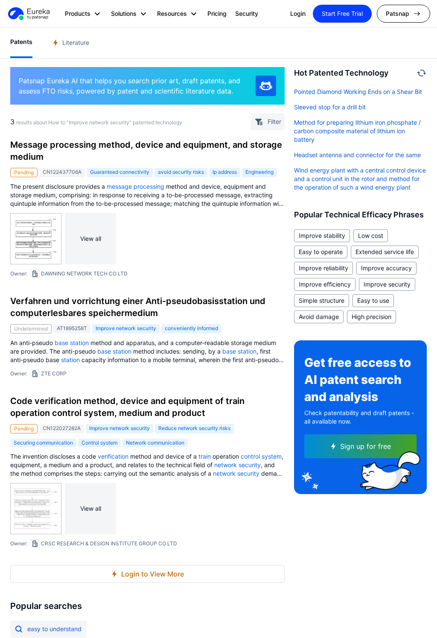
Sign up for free (365, 446)
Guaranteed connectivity (119, 172)
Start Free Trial (342, 13)
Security (246, 13)
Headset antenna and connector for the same (357, 154)
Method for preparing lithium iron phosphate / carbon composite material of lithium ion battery (357, 131)
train (204, 456)
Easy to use (373, 300)
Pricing (217, 13)
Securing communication (43, 442)
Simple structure (321, 300)
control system (261, 456)
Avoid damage (319, 316)
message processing (135, 186)
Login (298, 13)
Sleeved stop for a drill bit (330, 107)
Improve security (387, 284)
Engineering (259, 172)
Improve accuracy (386, 268)
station (70, 359)
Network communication (155, 442)
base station (72, 342)
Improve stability (322, 235)
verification (113, 456)
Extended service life (384, 251)
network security (237, 464)
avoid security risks (181, 172)
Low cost (370, 235)
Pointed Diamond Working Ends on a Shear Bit (358, 91)
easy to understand (54, 628)
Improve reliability (323, 268)
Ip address (225, 172)
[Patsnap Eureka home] (28, 13)
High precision (371, 316)
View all (90, 238)
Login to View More (152, 574)
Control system (99, 442)
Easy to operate (321, 251)
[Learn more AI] (266, 86)
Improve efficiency (325, 284)
